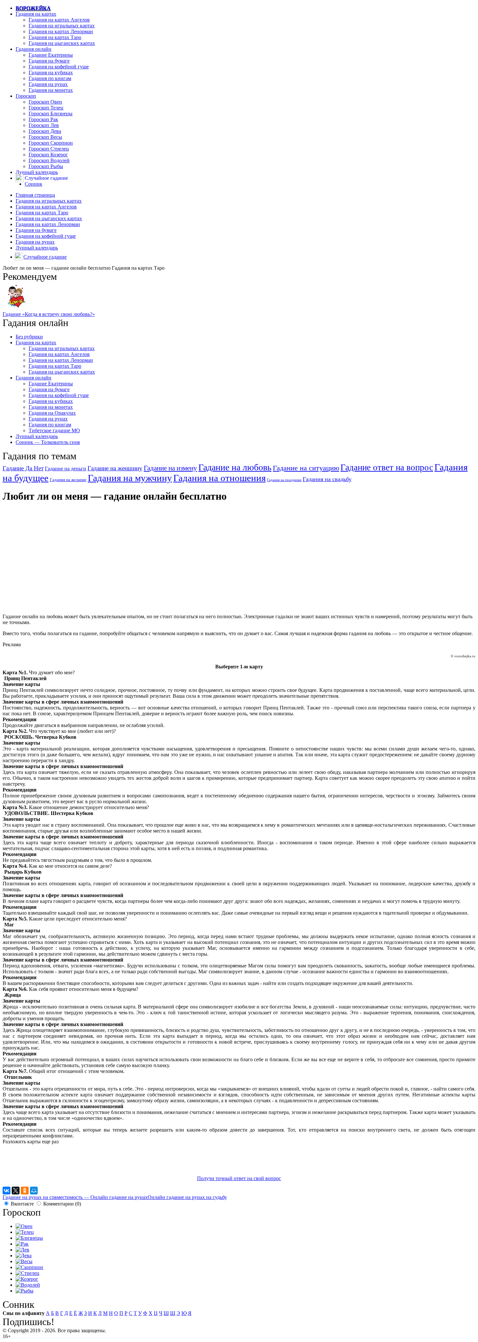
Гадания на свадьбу (327, 479)
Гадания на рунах (48, 84)
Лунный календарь (37, 172)
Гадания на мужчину (130, 478)
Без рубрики (29, 336)
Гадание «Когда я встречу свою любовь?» (49, 314)
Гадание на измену (170, 468)
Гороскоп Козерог (48, 154)
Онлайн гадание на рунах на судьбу (187, 1197)
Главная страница (35, 195)
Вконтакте (22, 1203)
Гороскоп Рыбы (46, 166)
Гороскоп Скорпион (51, 143)
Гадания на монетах (51, 90)
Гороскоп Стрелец (49, 148)
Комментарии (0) (62, 1203)
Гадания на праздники (284, 480)
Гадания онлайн (33, 49)
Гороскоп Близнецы (51, 113)
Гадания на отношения (219, 478)
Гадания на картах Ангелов (59, 19)
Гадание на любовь (235, 467)
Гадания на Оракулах (52, 413)
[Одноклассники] (25, 1190)
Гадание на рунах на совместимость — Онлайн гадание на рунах (75, 1197)
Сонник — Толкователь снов (48, 442)
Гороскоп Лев (44, 125)
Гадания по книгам (50, 78)
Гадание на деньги (65, 468)
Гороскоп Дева (45, 131)
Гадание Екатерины (51, 55)
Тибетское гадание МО (54, 430)
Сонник (33, 184)
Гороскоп (26, 96)
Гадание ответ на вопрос (386, 467)
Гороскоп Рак (43, 119)
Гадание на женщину (114, 468)
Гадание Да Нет (23, 468)
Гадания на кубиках (51, 72)
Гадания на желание (68, 479)
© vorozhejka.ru (463, 656)
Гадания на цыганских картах (62, 43)
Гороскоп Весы (45, 137)
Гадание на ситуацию (306, 468)
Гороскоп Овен (45, 102)
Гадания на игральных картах (62, 25)
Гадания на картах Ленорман (61, 31)
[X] (16, 1190)
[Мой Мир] (34, 1190)
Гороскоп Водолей (49, 160)
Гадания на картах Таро (55, 37)
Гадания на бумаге (49, 61)
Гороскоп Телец (46, 107)
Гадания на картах (36, 14)
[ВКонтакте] (6, 1190)
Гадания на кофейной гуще (59, 66)
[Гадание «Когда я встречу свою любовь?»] (16, 308)
